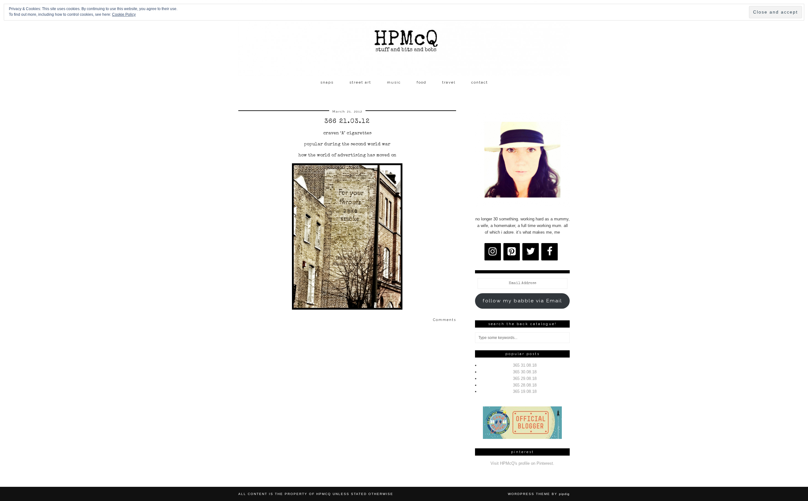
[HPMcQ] (404, 38)
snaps (327, 82)
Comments (444, 320)
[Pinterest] (511, 251)
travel (448, 82)
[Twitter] (530, 251)
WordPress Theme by (539, 494)
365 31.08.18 (525, 365)
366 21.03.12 (347, 122)
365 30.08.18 (525, 372)
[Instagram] (492, 251)
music (394, 82)
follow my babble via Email (522, 301)
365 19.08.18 (525, 391)
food (421, 82)
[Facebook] (549, 251)
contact (479, 82)
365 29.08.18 (525, 378)
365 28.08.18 (525, 385)
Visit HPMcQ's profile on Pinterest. (522, 463)
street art (360, 82)
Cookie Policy (124, 14)
